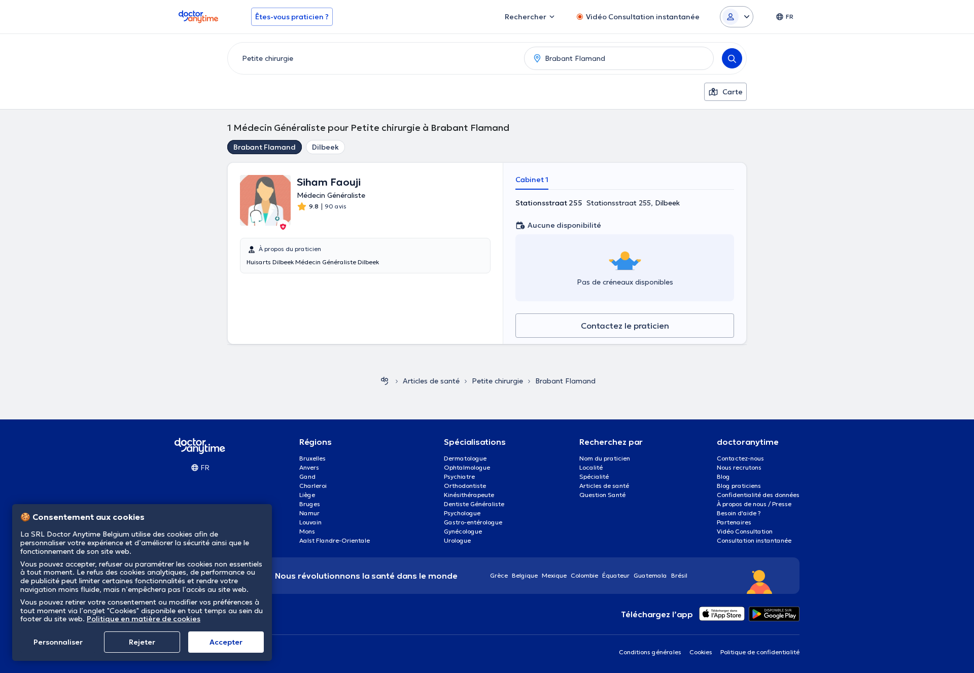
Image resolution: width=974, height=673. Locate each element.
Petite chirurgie (497, 380)
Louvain (310, 522)
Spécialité (594, 476)
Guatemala (650, 575)
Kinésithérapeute (469, 495)
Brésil (679, 575)
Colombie (584, 575)
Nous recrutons (739, 467)
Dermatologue (465, 458)
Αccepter (226, 642)
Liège (307, 495)
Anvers (309, 467)
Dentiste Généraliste (474, 504)
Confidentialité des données (758, 495)
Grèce (499, 575)
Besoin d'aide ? (739, 513)
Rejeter (142, 642)
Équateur (616, 575)
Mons (307, 531)
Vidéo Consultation (745, 531)
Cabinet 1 (531, 179)
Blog (723, 476)
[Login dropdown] (736, 16)
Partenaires (734, 522)
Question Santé (602, 495)
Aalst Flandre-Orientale (334, 540)
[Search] (732, 58)
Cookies (700, 652)
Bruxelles (312, 458)
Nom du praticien (604, 458)
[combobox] (374, 58)
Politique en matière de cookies (143, 618)
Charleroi (313, 485)
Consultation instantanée (754, 540)
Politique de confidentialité (759, 652)
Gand (307, 476)
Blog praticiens (739, 485)
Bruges (309, 504)
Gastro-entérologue (473, 522)
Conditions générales (650, 652)
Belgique (525, 575)
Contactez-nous (740, 458)
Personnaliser (58, 642)
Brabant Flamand (264, 147)
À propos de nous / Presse (754, 504)
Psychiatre (459, 476)
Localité (591, 467)
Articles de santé (431, 380)
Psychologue (462, 513)
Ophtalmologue (467, 467)
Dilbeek (325, 147)
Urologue (457, 540)
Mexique (554, 575)
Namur (309, 513)
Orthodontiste (465, 485)
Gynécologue (463, 531)
